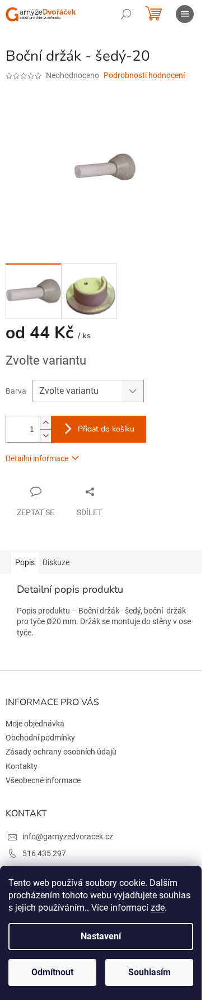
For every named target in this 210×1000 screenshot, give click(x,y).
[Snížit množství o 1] (45, 435)
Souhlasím (149, 972)
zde (158, 907)
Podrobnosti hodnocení (144, 75)
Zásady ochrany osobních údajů (61, 751)
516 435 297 (44, 853)
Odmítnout (52, 972)
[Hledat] (126, 14)
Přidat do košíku (106, 429)
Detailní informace (37, 458)
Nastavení (101, 936)
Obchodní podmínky (40, 737)
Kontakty (22, 766)
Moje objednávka (35, 723)
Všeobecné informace (43, 780)
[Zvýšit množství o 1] (45, 422)
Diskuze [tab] (56, 562)
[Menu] (185, 14)
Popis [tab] (25, 562)
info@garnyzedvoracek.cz (67, 836)
